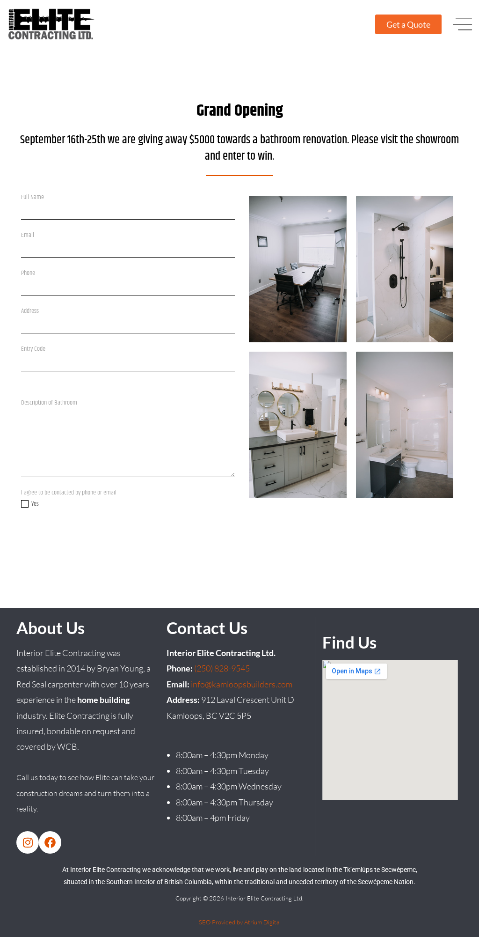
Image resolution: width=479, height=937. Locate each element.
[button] (462, 24)
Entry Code (36, 349)
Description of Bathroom (51, 403)
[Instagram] (27, 842)
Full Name (35, 197)
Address (32, 311)
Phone (28, 273)
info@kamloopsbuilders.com (241, 684)
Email (30, 235)
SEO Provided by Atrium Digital (240, 922)
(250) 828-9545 (222, 668)
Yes (34, 504)
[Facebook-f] (50, 842)
